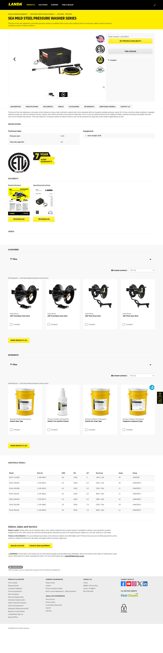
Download (19, 219)
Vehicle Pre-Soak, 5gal (93, 421)
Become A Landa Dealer (16, 611)
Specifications (32, 107)
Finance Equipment (15, 591)
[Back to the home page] (16, 4)
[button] (14, 59)
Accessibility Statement (54, 605)
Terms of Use (50, 599)
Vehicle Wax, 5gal (16, 421)
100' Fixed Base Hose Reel (20, 316)
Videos (61, 107)
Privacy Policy (50, 602)
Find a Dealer (130, 51)
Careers (48, 585)
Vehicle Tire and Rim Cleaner (58, 421)
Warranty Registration (16, 597)
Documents (48, 107)
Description (16, 107)
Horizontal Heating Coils (16, 600)
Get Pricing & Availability (130, 41)
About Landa (50, 583)
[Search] (153, 5)
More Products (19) (19, 340)
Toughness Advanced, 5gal (132, 421)
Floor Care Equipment (15, 606)
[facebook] (123, 583)
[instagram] (134, 583)
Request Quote (13, 585)
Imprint (48, 608)
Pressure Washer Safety (54, 588)
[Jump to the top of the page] (157, 648)
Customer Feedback (15, 588)
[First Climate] (129, 596)
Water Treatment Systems (17, 603)
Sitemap (49, 611)
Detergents (89, 107)
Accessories (74, 107)
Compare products (120, 270)
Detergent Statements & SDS (18, 608)
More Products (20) (19, 446)
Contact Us (125, 107)
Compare (113, 60)
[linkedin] (145, 583)
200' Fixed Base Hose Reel (57, 316)
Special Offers (13, 617)
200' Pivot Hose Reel (93, 316)
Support (54, 5)
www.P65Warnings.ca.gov (74, 556)
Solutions (43, 5)
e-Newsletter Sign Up (15, 614)
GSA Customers (13, 594)
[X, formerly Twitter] (139, 583)
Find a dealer (67, 5)
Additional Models (107, 107)
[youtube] (128, 583)
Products (31, 5)
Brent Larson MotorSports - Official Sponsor (61, 591)
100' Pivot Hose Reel (130, 316)
